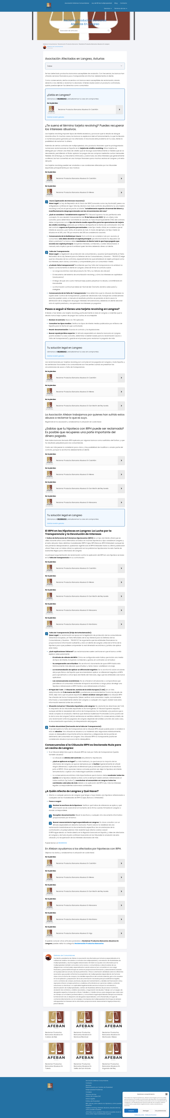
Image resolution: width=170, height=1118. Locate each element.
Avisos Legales (90, 1099)
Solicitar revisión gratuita (55, 117)
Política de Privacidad (150, 1115)
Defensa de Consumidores (55, 46)
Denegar (146, 1111)
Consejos (89, 1092)
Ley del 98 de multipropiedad (102, 3)
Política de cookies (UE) (93, 1096)
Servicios (107, 8)
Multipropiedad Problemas (94, 1090)
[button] (166, 1094)
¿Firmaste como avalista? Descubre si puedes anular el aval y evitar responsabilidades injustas (103, 1113)
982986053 (61, 99)
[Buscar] (108, 30)
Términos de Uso (120, 8)
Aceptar (131, 1111)
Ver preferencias (160, 1111)
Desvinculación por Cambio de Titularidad (99, 1087)
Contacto (123, 3)
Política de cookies (139, 1115)
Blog (115, 3)
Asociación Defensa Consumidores (77, 3)
